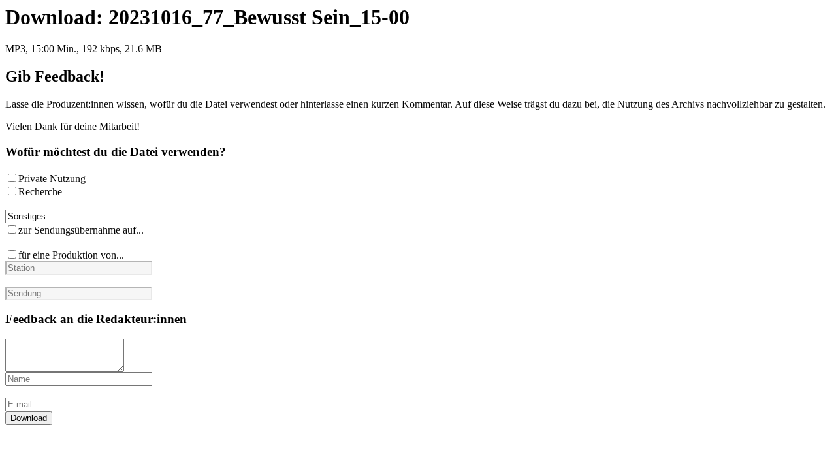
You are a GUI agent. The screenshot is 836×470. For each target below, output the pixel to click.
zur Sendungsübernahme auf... (81, 230)
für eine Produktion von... (71, 254)
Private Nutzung (52, 178)
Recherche (40, 191)
